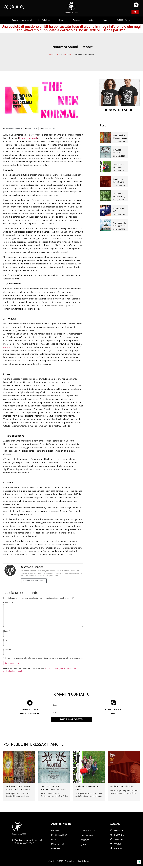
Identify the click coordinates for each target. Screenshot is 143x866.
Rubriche (46, 20)
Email (6, 640)
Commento (8, 602)
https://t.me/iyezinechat (29, 713)
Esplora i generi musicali (22, 20)
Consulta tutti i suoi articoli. (33, 581)
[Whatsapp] (22, 7)
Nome (6, 631)
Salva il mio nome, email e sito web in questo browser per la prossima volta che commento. (44, 658)
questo (6, 347)
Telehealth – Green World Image (118, 167)
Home (51, 54)
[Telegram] (17, 7)
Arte (91, 20)
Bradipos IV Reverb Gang (121, 786)
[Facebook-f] (6, 7)
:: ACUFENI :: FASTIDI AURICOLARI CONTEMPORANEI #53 (54, 789)
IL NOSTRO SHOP (119, 110)
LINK (113, 713)
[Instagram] (12, 7)
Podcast (76, 20)
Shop (105, 20)
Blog (61, 20)
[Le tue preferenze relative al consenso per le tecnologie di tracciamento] (139, 862)
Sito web (7, 649)
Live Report (67, 54)
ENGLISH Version (124, 20)
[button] (136, 4)
